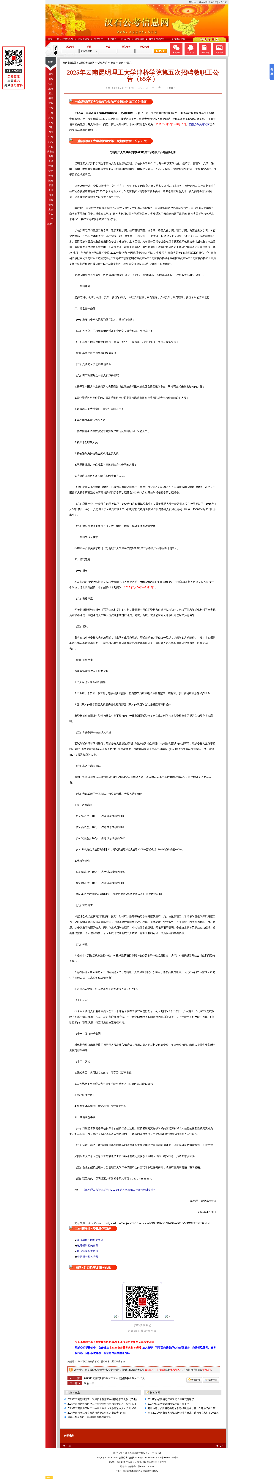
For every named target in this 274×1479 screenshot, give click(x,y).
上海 (50, 88)
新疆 (50, 185)
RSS (65, 1445)
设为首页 (213, 2)
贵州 (50, 190)
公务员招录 (83, 39)
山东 (50, 79)
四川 (50, 195)
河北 (50, 146)
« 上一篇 (75, 1378)
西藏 (50, 200)
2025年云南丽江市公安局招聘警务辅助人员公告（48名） (98, 1412)
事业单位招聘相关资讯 (90, 1239)
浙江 (50, 93)
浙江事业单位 (118, 1361)
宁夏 (50, 171)
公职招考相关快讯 (87, 1256)
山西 (50, 156)
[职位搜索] (160, 52)
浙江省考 (105, 1361)
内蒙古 (50, 151)
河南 (50, 122)
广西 (50, 113)
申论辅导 (112, 39)
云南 (50, 204)
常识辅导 (139, 39)
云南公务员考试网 (199, 124)
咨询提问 (206, 1369)
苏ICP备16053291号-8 (167, 1457)
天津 (50, 161)
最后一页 (89, 1383)
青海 (50, 175)
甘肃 (50, 166)
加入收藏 (222, 2)
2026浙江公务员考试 (88, 1361)
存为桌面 (160, 1369)
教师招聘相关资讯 (87, 1245)
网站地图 (203, 2)
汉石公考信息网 (65, 39)
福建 (50, 98)
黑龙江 (50, 224)
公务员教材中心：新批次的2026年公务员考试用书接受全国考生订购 (114, 1341)
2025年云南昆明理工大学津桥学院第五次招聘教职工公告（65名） (102, 1399)
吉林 (50, 214)
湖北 (50, 127)
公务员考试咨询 (157, 39)
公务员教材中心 (177, 39)
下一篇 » (75, 1383)
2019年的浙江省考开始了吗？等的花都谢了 (171, 1399)
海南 (50, 117)
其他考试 (102, 62)
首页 (50, 39)
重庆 (50, 209)
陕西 (50, 180)
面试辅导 (125, 39)
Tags (69, 1445)
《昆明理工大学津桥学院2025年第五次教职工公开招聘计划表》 (119, 1189)
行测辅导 (98, 39)
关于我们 (156, 1453)
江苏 (50, 84)
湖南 (50, 132)
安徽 (50, 103)
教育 (113, 62)
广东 (50, 108)
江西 (50, 137)
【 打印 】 (171, 88)
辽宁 (50, 219)
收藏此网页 (176, 1369)
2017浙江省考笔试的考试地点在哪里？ (168, 1403)
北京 (50, 142)
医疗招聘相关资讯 (87, 1251)
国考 (50, 74)
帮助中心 (193, 2)
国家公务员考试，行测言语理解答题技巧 (89, 1417)
